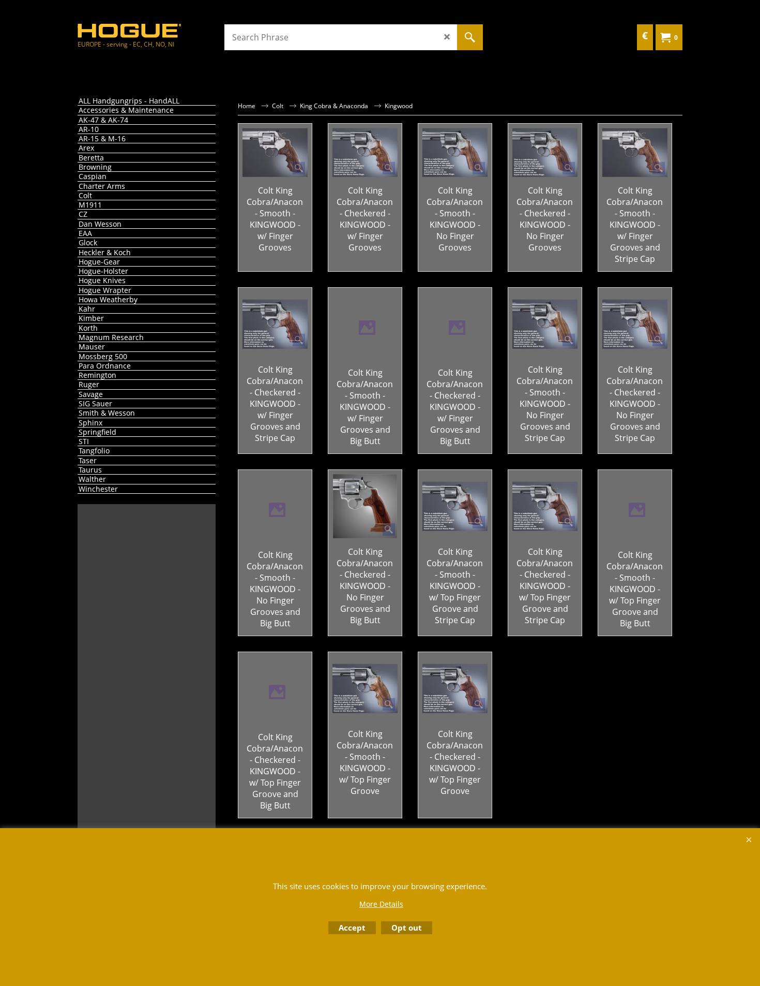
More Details (381, 904)
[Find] (470, 37)
